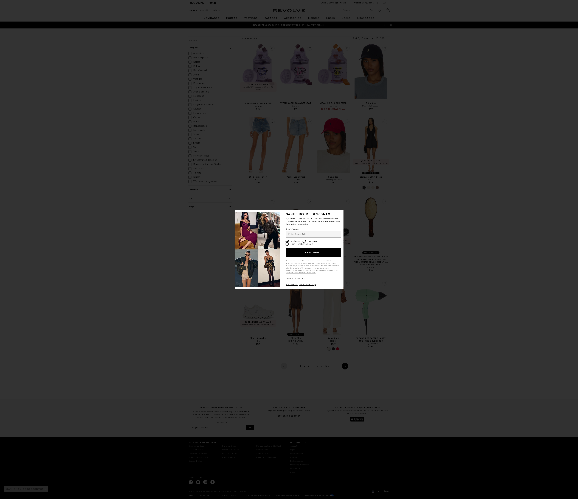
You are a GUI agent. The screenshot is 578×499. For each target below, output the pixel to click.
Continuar (313, 252)
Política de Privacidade (295, 270)
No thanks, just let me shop (301, 284)
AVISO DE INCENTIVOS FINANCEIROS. (301, 273)
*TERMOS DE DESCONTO (296, 279)
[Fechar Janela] (341, 212)
